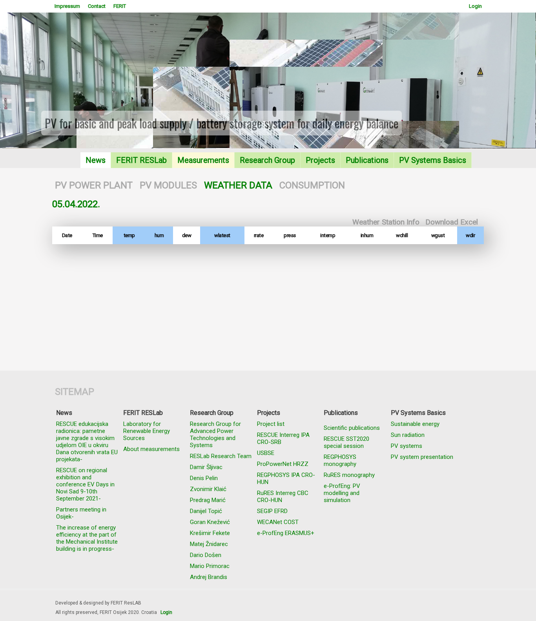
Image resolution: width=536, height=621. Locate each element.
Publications (367, 160)
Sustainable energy (415, 423)
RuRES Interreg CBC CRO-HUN (282, 496)
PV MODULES (168, 185)
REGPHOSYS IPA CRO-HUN (286, 478)
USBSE (265, 453)
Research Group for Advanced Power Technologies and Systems (215, 434)
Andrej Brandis (208, 577)
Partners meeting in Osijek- (81, 513)
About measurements (151, 449)
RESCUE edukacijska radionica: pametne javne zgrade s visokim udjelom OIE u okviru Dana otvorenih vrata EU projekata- (87, 441)
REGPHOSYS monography (340, 460)
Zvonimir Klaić (208, 489)
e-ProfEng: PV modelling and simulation (342, 493)
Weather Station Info (385, 221)
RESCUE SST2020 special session (346, 442)
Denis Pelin (204, 478)
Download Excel (451, 221)
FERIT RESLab (141, 160)
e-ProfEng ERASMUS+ (285, 533)
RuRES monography (349, 475)
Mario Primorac (210, 566)
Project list (270, 423)
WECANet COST (278, 522)
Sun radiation (408, 434)
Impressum (67, 6)
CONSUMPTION (312, 185)
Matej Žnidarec (209, 544)
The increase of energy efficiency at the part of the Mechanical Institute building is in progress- (87, 538)
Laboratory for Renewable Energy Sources (146, 431)
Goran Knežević (210, 522)
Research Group (267, 160)
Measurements (203, 160)
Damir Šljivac (206, 467)
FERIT (119, 6)
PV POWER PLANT (94, 185)
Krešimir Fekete (210, 533)
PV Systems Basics (432, 160)
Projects (320, 160)
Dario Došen (205, 555)
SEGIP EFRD (272, 511)
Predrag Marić (208, 500)
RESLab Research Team (221, 456)
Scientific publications (352, 427)
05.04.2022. (76, 204)
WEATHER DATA (238, 185)
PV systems (406, 445)
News (96, 160)
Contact (97, 6)
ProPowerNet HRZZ (282, 464)
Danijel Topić (206, 511)
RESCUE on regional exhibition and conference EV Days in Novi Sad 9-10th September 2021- (85, 484)
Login (475, 6)
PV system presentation (422, 456)
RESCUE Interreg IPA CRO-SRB (283, 438)
